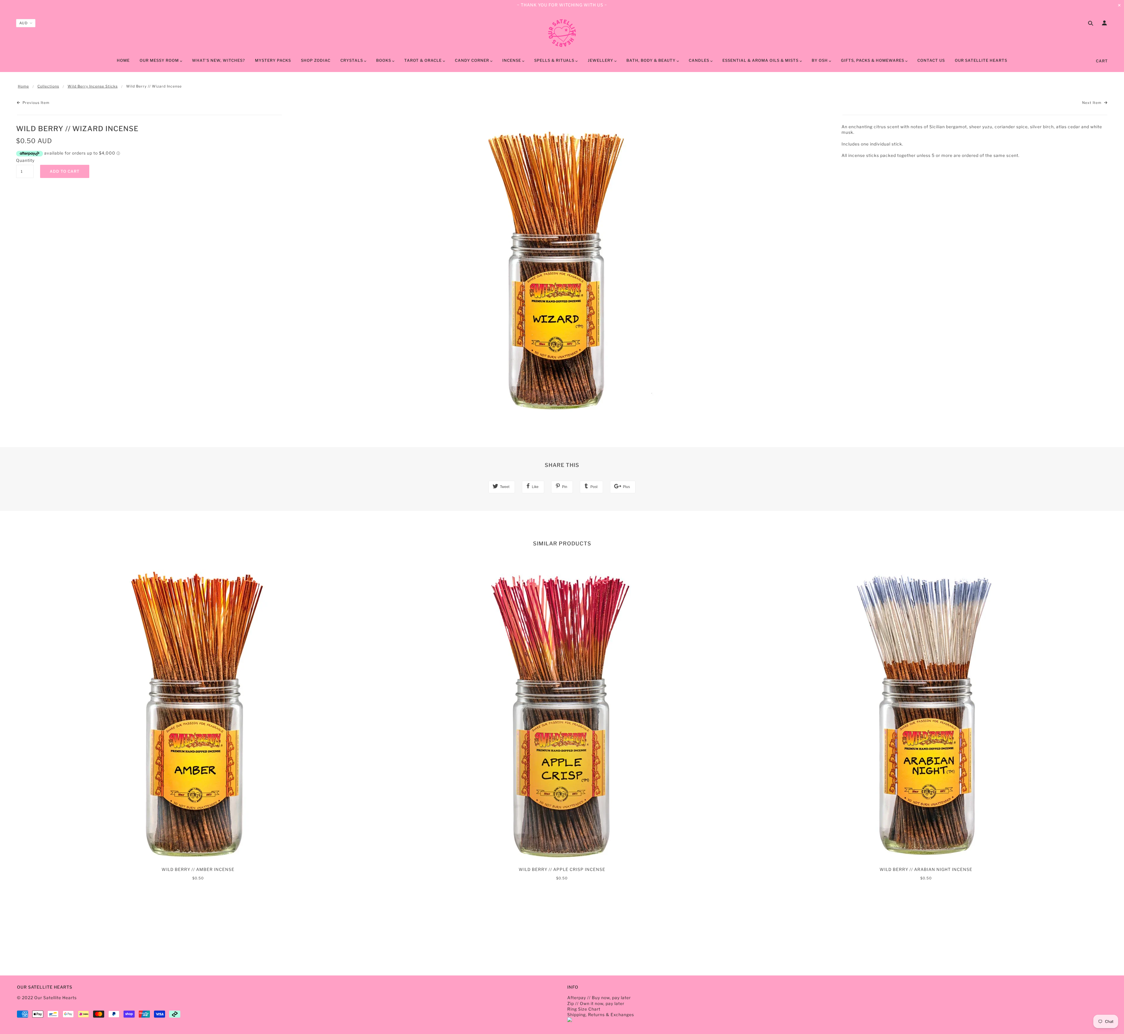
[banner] (562, 33)
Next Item (1092, 102)
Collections (48, 86)
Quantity (25, 160)
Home (23, 86)
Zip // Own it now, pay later (595, 1003)
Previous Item (35, 102)
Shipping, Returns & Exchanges (600, 1014)
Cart (1102, 61)
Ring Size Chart (583, 1008)
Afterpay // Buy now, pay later (599, 997)
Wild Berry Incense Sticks (93, 86)
